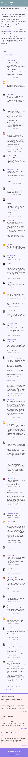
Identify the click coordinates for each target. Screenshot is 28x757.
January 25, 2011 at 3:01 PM (13, 614)
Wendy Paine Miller (11, 169)
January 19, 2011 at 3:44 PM (13, 319)
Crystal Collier (10, 155)
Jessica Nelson (10, 109)
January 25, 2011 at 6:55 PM (13, 623)
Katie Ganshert (10, 255)
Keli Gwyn (9, 220)
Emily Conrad (10, 399)
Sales (11, 55)
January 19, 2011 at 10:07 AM (14, 151)
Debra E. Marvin (10, 60)
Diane (8, 282)
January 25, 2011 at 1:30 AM (13, 601)
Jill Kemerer (9, 292)
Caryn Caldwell (10, 380)
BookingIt (9, 2)
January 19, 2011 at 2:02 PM (13, 306)
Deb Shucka (9, 310)
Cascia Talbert (10, 618)
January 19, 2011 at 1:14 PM (13, 278)
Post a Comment (7, 689)
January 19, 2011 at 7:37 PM (13, 376)
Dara (8, 490)
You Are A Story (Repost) (8, 733)
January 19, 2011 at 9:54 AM (13, 128)
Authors (6, 55)
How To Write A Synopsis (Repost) (11, 699)
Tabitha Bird (9, 521)
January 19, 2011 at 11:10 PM (14, 418)
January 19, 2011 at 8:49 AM (13, 77)
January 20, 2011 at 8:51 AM (13, 474)
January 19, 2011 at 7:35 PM (13, 352)
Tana (8, 244)
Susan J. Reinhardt (11, 199)
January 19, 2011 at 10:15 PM (14, 395)
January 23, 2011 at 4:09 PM (13, 592)
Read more (24, 711)
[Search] (26, 3)
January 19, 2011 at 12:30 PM (14, 251)
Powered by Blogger (15, 751)
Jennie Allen (10, 596)
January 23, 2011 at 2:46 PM (13, 573)
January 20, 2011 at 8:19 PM (13, 517)
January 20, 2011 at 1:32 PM (13, 509)
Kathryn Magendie (11, 568)
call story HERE (8, 31)
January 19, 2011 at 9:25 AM (13, 105)
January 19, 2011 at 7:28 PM (13, 335)
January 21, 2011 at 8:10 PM (13, 551)
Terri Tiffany (10, 478)
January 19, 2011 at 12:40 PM (14, 259)
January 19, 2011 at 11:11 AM (14, 240)
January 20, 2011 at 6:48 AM (13, 438)
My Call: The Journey (7, 716)
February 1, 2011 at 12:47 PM (13, 686)
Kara (8, 263)
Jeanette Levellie (11, 577)
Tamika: (8, 94)
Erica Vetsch (10, 133)
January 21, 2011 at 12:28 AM (14, 542)
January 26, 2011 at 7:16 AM (13, 639)
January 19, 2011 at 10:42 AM (14, 183)
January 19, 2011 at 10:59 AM (14, 216)
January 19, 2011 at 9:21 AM (13, 90)
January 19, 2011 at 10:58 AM (14, 194)
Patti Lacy (9, 661)
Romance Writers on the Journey (12, 18)
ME (12, 19)
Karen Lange (10, 546)
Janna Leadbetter (11, 513)
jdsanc (8, 422)
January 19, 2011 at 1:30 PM (13, 288)
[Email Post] (5, 52)
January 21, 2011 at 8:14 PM (13, 564)
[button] (26, 9)
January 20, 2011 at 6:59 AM (13, 458)
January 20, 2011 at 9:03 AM (13, 486)
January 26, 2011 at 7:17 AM (13, 657)
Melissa (8, 188)
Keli (10, 14)
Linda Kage (9, 82)
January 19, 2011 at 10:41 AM (14, 165)
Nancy (8, 605)
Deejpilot (17, 754)
